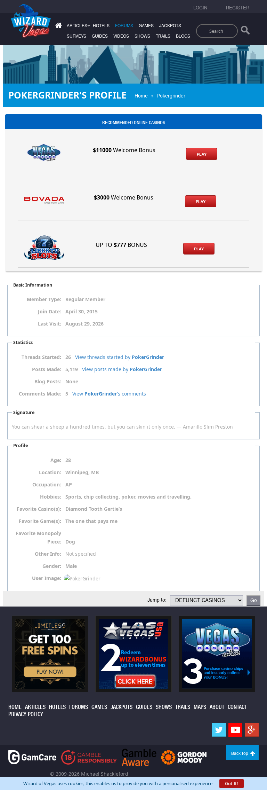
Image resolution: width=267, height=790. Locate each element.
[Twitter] (219, 730)
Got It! (231, 783)
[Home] (57, 27)
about (217, 707)
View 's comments (109, 393)
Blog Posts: (47, 381)
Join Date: (49, 311)
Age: (55, 460)
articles (35, 707)
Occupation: (46, 484)
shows (142, 36)
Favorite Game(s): (40, 521)
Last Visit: (49, 323)
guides (100, 36)
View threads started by (119, 357)
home (15, 707)
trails (163, 36)
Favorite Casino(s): (39, 509)
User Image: (46, 578)
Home (141, 96)
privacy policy (25, 714)
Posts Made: (46, 369)
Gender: (51, 566)
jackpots (170, 25)
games (146, 25)
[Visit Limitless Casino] (50, 653)
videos (121, 36)
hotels (101, 25)
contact (237, 707)
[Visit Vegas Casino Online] (217, 653)
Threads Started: (41, 357)
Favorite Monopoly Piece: (38, 537)
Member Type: (44, 299)
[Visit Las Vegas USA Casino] (133, 653)
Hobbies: (50, 496)
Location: (50, 472)
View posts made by (122, 369)
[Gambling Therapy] (184, 756)
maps (200, 707)
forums (124, 25)
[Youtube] (235, 730)
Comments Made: (40, 393)
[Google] (252, 730)
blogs (183, 36)
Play (202, 154)
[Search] (245, 31)
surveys (76, 36)
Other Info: (48, 553)
